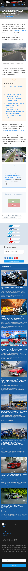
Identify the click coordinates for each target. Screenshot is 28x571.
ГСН (20, 217)
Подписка (14, 565)
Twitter (18, 177)
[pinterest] (10, 540)
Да (15, 200)
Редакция (4, 535)
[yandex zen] (14, 540)
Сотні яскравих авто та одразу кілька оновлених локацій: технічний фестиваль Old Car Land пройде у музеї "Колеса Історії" (13, 381)
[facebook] (3, 540)
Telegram (7, 179)
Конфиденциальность (7, 531)
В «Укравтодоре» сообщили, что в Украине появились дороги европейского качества (14, 89)
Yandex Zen (13, 177)
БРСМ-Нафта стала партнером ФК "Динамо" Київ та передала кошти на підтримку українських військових (12, 318)
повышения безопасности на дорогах (14, 130)
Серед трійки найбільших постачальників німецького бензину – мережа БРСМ (14, 412)
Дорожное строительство (9, 217)
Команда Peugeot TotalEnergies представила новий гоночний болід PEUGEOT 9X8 (12, 507)
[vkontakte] (16, 540)
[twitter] (7, 540)
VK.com (5, 258)
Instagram (18, 175)
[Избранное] (21, 5)
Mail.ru (10, 258)
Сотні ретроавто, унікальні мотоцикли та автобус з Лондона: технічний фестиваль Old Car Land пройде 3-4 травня (14, 349)
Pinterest (7, 177)
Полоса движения (16, 215)
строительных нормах (20, 30)
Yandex (15, 258)
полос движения (11, 66)
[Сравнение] (19, 5)
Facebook (7, 175)
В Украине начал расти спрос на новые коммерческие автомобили (15, 105)
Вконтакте (13, 175)
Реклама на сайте (6, 533)
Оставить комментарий (14, 261)
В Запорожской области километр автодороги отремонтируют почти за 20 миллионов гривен (14, 97)
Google (17, 258)
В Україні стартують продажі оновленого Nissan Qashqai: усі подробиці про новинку (14, 476)
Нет (15, 205)
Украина (8, 215)
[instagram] (5, 540)
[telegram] (12, 540)
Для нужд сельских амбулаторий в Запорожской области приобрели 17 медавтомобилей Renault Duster (15, 113)
